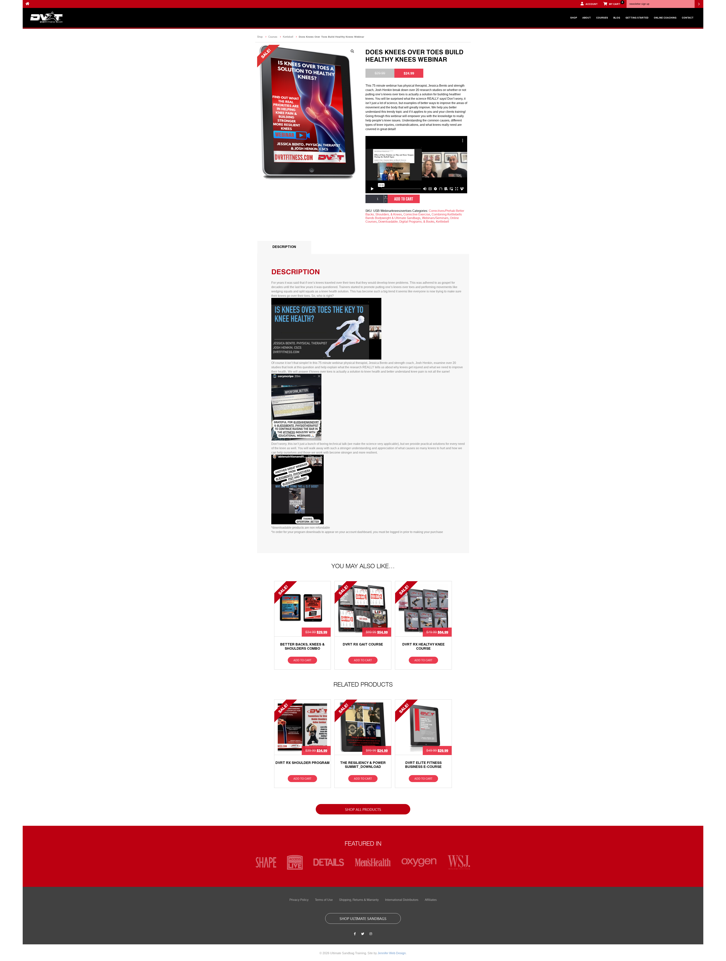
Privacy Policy (299, 900)
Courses (602, 17)
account (592, 4)
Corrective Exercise (416, 214)
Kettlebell (288, 36)
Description (284, 247)
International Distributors (401, 900)
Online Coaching (665, 17)
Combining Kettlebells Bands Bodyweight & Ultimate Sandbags (413, 216)
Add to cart (403, 199)
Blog (616, 17)
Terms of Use (324, 900)
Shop (573, 17)
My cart (616, 3)
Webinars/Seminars (435, 218)
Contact (687, 17)
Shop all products (363, 809)
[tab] (284, 247)
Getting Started (636, 17)
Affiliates (431, 900)
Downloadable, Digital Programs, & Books (406, 221)
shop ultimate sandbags (363, 918)
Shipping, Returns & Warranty (359, 900)
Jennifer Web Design (392, 953)
